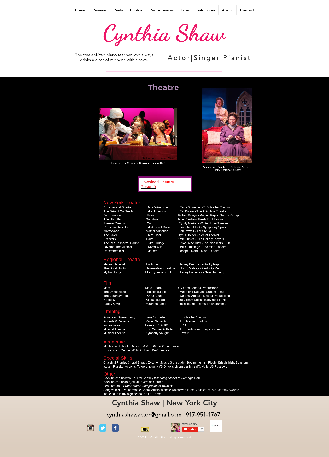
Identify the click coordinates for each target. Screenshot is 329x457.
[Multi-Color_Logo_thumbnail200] (90, 428)
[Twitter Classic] (102, 428)
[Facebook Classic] (115, 428)
